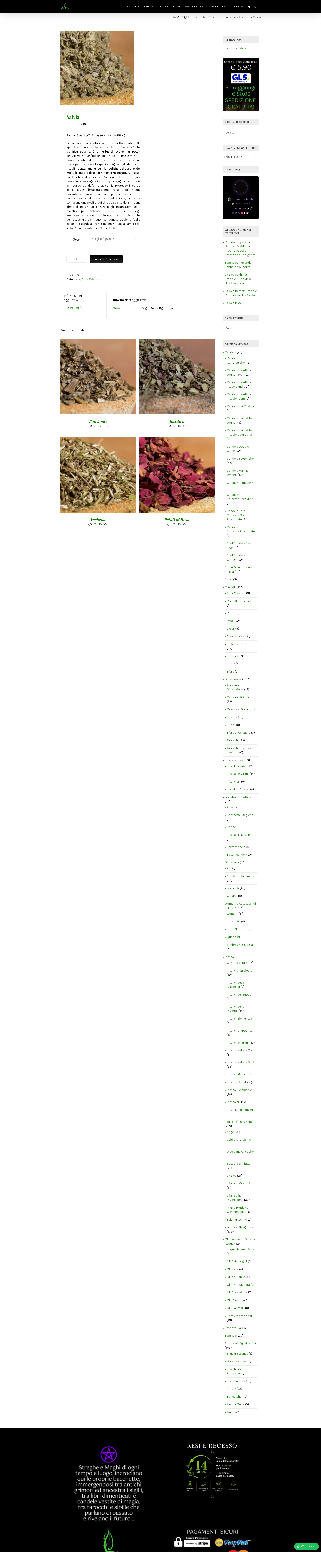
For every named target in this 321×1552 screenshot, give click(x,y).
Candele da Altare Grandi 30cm (239, 372)
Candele (230, 352)
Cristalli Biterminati (240, 601)
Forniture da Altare (238, 797)
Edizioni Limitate (238, 1163)
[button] (255, 6)
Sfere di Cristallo (238, 732)
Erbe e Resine (234, 760)
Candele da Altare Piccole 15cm (239, 396)
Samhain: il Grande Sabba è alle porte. (238, 264)
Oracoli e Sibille (238, 709)
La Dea (231, 1175)
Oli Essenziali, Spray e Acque (240, 1241)
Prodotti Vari (234, 1328)
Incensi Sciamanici (240, 1090)
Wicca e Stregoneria (241, 1227)
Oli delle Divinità (238, 1285)
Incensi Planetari (238, 1082)
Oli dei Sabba (236, 1277)
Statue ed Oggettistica (240, 1343)
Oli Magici (234, 1300)
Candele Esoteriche (240, 458)
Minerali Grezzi (237, 636)
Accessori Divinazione (235, 687)
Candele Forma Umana (237, 472)
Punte (231, 664)
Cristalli (230, 587)
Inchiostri (233, 921)
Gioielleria (232, 862)
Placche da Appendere (234, 1371)
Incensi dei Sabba (239, 994)
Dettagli (105, 377)
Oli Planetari (235, 1308)
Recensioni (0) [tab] (74, 308)
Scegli (89, 377)
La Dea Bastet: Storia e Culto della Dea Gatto (241, 293)
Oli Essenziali (236, 1292)
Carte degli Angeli (239, 697)
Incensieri (233, 781)
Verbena (98, 519)
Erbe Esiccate (91, 279)
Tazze (230, 1412)
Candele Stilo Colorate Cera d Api (240, 497)
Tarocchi (233, 740)
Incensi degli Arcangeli (235, 984)
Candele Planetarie (240, 483)
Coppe (231, 827)
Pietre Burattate (238, 644)
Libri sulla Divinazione (235, 1197)
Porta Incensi (236, 1381)
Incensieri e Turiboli (240, 835)
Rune (230, 725)
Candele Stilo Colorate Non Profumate (236, 515)
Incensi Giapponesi (240, 1030)
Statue (231, 1389)
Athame (232, 807)
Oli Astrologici (237, 1261)
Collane (232, 896)
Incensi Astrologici (240, 970)
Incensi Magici (237, 1074)
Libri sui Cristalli (238, 1183)
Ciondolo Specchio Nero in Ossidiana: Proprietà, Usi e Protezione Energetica (240, 248)
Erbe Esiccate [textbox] (239, 157)
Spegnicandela (237, 854)
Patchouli (98, 421)
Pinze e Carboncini (240, 1110)
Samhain (231, 1335)
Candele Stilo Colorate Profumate (241, 529)
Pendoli (232, 717)
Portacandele (236, 847)
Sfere (230, 671)
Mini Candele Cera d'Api (239, 545)
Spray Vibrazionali (240, 1316)
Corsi (228, 579)
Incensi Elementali (239, 1018)
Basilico (177, 421)
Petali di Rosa (177, 519)
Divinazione (233, 679)
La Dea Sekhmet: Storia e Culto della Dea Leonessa (238, 279)
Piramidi (233, 656)
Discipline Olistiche (240, 1151)
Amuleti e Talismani (240, 876)
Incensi (230, 957)
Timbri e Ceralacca (240, 945)
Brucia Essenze (237, 1353)
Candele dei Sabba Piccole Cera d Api (240, 432)
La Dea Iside (233, 303)
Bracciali (233, 888)
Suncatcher (235, 1396)
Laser (230, 628)
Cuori (231, 613)
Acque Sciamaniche (240, 1249)
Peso (76, 239)
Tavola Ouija (235, 1404)
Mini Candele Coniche (236, 557)
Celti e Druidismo (239, 1139)
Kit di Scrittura (237, 929)
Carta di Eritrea (238, 963)
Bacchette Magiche (240, 815)
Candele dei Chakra (240, 406)
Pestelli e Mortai (238, 789)
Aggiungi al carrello (106, 259)
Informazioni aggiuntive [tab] (73, 298)
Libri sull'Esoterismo (239, 1122)
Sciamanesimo (237, 1219)
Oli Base (232, 1269)
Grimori (232, 914)
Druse (231, 621)
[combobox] (241, 157)
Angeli (231, 1132)
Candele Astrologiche (236, 360)
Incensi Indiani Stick (241, 1062)
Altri (230, 868)
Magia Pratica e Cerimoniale (237, 1209)
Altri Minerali (236, 593)
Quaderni (233, 937)
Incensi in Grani (238, 774)
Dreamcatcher (237, 1361)
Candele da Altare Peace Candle (239, 384)
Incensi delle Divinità (235, 1008)
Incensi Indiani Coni (240, 1050)
